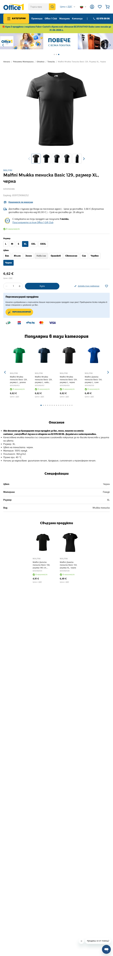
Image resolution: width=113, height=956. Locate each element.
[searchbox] (42, 6)
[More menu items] (87, 18)
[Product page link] (19, 355)
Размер (6, 238)
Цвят (6, 250)
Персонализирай (21, 312)
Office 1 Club (51, 18)
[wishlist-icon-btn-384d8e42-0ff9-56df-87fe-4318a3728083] (106, 286)
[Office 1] (13, 7)
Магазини (64, 18)
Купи (42, 286)
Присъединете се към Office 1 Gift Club (32, 222)
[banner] (56, 41)
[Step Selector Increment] (19, 286)
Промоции (36, 18)
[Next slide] (84, 158)
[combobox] (68, 6)
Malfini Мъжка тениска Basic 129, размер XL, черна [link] (82, 62)
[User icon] (92, 7)
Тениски (51, 62)
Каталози (77, 18)
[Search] (52, 6)
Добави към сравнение (88, 286)
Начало (6, 62)
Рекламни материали (23, 62)
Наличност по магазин (20, 202)
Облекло (40, 62)
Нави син (41, 255)
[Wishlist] (100, 7)
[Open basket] (107, 7)
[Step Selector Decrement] (6, 286)
